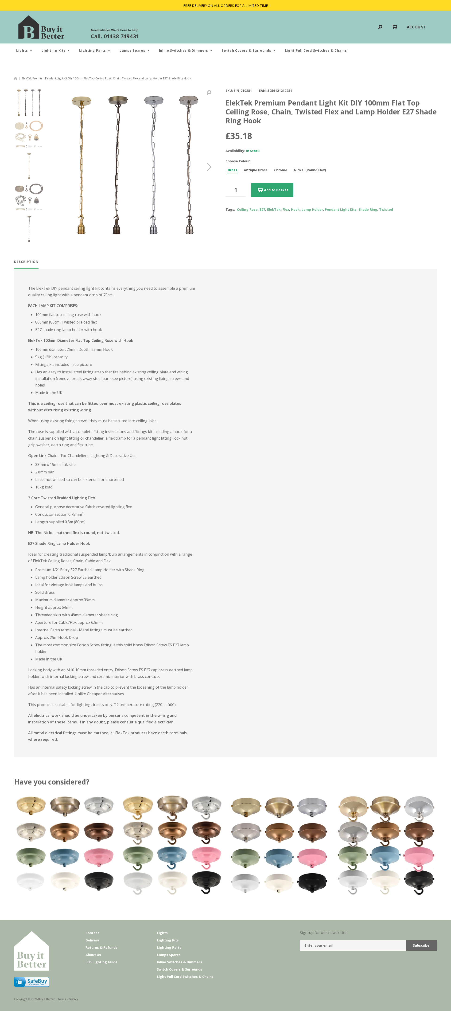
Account (416, 27)
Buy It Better (46, 999)
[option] (29, 103)
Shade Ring (367, 209)
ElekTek (274, 209)
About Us (93, 954)
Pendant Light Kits (341, 209)
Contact (92, 933)
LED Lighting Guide (101, 962)
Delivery (92, 940)
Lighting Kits (54, 50)
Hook (295, 209)
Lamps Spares (132, 50)
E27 (262, 209)
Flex (286, 209)
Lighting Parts (92, 50)
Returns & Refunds (101, 947)
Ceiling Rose (247, 209)
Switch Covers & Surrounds (246, 50)
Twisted (386, 209)
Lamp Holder (312, 209)
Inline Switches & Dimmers (183, 50)
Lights (22, 50)
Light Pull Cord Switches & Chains (316, 50)
